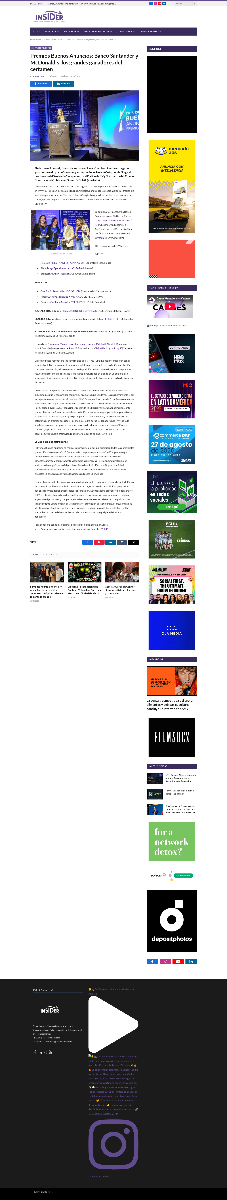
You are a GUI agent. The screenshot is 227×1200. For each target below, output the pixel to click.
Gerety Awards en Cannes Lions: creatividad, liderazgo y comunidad (121, 590)
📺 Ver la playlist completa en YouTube (166, 325)
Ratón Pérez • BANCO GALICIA (63, 291)
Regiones (50, 31)
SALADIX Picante (58, 273)
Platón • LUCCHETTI (107, 318)
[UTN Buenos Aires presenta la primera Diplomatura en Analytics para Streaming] (155, 778)
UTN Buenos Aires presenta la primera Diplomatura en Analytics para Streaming (181, 778)
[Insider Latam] (49, 17)
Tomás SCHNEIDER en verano (79, 310)
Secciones (70, 31)
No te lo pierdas (158, 766)
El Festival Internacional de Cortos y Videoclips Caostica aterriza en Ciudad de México (84, 590)
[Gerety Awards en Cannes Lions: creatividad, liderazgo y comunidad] (122, 572)
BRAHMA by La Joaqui (108, 348)
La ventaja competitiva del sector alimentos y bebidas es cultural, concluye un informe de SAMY (170, 705)
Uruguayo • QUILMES (109, 331)
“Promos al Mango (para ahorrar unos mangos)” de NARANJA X (81, 343)
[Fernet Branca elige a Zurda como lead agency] (155, 794)
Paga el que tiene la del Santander (113, 220)
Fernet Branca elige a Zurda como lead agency (180, 792)
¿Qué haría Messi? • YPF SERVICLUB (69, 302)
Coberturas (124, 31)
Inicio (32, 39)
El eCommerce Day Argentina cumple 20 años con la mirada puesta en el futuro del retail (180, 809)
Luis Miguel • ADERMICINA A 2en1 (65, 262)
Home (36, 31)
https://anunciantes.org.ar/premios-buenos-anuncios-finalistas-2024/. (71, 528)
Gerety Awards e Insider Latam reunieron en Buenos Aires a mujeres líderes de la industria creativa (83, 3)
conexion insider (150, 31)
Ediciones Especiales (96, 31)
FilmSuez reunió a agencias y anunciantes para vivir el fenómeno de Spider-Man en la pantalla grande (46, 591)
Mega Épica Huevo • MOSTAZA (64, 268)
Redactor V (39, 76)
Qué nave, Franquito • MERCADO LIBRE (68, 296)
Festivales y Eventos (41, 48)
